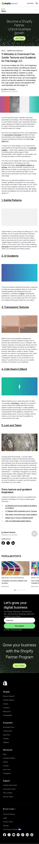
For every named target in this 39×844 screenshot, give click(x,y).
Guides (5, 762)
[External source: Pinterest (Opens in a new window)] (31, 834)
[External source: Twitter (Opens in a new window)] (8, 543)
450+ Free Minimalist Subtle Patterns (18, 521)
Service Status (8, 797)
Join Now (30, 3)
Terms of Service (9, 814)
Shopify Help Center (10, 785)
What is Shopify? (9, 696)
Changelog (7, 773)
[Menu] (36, 3)
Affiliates (6, 742)
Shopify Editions (8, 700)
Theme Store (7, 731)
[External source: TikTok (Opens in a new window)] (22, 834)
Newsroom (7, 711)
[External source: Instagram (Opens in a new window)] (18, 834)
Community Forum (9, 789)
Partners (6, 739)
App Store (6, 735)
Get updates (19, 626)
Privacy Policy (8, 822)
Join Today (19, 38)
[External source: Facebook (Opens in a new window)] (3, 543)
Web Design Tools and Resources (13, 578)
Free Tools (7, 769)
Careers (5, 704)
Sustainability (7, 715)
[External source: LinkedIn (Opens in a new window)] (13, 543)
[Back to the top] (5, 683)
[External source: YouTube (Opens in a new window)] (13, 834)
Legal (5, 818)
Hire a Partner (7, 793)
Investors (6, 708)
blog (3, 50)
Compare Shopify (9, 758)
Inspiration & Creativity (15, 50)
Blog (4, 754)
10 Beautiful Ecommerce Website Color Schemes (14, 582)
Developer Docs (8, 727)
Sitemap (6, 826)
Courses (6, 766)
